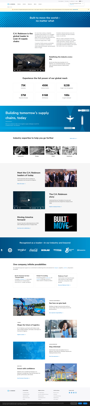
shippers (56, 267)
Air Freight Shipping (41, 392)
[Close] (82, 3)
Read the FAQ (75, 9)
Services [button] (19, 4)
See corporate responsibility (55, 312)
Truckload (39, 399)
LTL (25, 279)
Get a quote (67, 1)
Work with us (73, 138)
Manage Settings (74, 403)
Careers (24, 399)
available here (72, 4)
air (49, 277)
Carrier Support (55, 399)
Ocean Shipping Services (41, 397)
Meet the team (20, 183)
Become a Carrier (56, 392)
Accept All (80, 403)
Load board (72, 1)
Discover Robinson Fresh (63, 285)
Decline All (85, 403)
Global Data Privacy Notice (46, 403)
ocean (47, 277)
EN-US (81, 1)
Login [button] (76, 1)
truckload (21, 279)
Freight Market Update (26, 394)
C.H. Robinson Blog (25, 392)
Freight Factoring (55, 397)
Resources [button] (30, 4)
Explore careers (20, 334)
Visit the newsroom (53, 356)
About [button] (35, 4)
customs (38, 279)
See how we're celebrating (23, 228)
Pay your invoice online (26, 397)
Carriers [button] (24, 4)
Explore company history (54, 206)
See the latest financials (22, 378)
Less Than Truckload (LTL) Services (43, 394)
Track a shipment (60, 1)
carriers (65, 267)
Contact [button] (40, 4)
